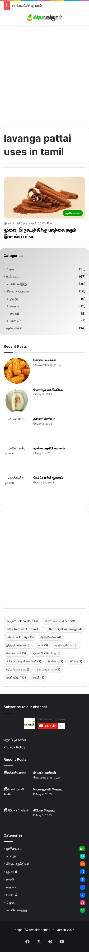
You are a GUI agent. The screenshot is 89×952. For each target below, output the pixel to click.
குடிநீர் (14, 299)
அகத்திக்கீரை (50, 637)
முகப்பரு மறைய (48, 669)
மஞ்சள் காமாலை (18, 669)
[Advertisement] (44, 73)
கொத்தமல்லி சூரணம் (48, 477)
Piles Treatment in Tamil (24, 629)
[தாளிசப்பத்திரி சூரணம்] (17, 459)
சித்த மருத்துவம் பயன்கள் (23, 661)
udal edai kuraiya (20, 637)
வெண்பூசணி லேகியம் (48, 389)
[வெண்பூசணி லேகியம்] (17, 400)
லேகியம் (15, 321)
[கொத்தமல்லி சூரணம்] (17, 488)
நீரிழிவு (76, 661)
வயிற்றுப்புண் (16, 677)
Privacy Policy (14, 747)
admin (11, 223)
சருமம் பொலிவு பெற (46, 653)
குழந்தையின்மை (67, 645)
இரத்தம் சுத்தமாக (19, 645)
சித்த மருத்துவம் (17, 291)
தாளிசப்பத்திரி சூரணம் (27, 5)
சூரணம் (15, 306)
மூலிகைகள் (14, 328)
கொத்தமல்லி (16, 653)
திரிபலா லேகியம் (44, 419)
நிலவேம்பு (55, 661)
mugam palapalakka (22, 621)
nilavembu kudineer (59, 621)
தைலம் (14, 313)
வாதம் (38, 677)
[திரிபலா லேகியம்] (17, 429)
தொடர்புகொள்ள (15, 740)
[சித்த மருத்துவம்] (45, 17)
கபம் (43, 645)
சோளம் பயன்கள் (44, 360)
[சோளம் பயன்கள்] (17, 371)
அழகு (10, 269)
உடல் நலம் (12, 276)
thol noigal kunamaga (65, 629)
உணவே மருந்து (16, 284)
